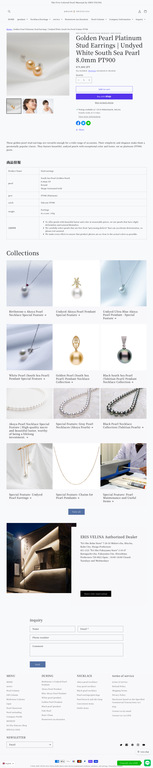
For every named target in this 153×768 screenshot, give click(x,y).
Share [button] (81, 129)
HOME (9, 682)
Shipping (92, 71)
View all (76, 511)
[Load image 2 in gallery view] (30, 106)
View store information (90, 116)
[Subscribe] (50, 745)
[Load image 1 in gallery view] (13, 106)
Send (37, 664)
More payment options (104, 103)
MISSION (10, 721)
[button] (9, 11)
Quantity (79, 75)
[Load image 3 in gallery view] (46, 106)
